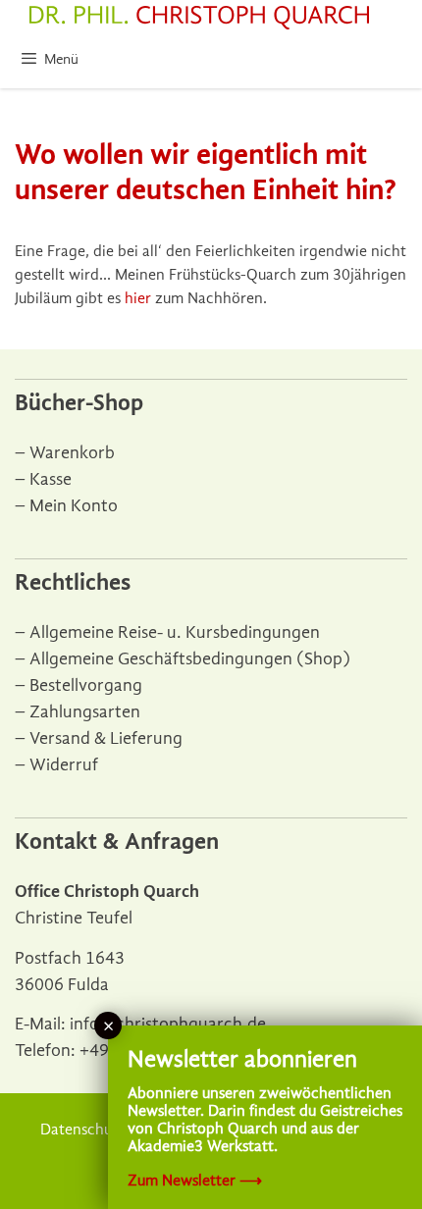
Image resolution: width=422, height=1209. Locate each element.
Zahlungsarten (84, 712)
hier (138, 298)
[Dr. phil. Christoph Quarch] (199, 17)
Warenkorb (72, 453)
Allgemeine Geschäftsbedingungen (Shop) (189, 659)
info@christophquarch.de (168, 1024)
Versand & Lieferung (106, 738)
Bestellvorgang (85, 685)
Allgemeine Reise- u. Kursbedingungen (174, 632)
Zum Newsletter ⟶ (195, 1180)
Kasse (50, 479)
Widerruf (63, 765)
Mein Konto (73, 506)
